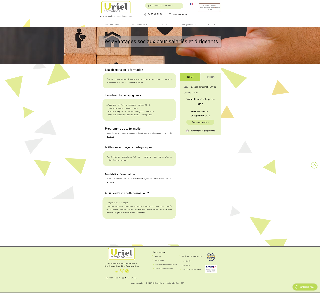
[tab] (190, 77)
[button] (112, 24)
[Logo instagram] (127, 271)
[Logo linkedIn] (117, 271)
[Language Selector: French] (193, 4)
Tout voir (110, 137)
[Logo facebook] (122, 271)
